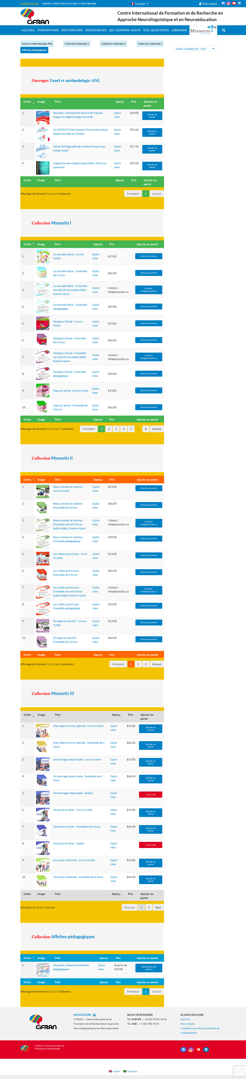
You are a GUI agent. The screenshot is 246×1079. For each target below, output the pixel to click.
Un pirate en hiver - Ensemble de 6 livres (77, 826)
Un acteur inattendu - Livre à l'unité (74, 860)
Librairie (185, 1019)
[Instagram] (228, 3)
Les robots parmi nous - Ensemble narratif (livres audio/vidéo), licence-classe (69, 591)
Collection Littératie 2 (113, 43)
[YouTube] (234, 3)
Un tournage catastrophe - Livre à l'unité (77, 759)
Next (158, 907)
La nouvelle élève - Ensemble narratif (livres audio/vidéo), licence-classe (70, 289)
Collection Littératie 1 (77, 43)
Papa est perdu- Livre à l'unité (70, 390)
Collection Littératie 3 (150, 43)
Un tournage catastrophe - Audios (73, 793)
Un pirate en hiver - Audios (68, 843)
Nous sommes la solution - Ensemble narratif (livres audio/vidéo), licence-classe (69, 524)
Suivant (156, 428)
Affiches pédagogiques (34, 50)
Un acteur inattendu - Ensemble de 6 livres (78, 877)
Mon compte (187, 1023)
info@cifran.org (29, 3)
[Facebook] (223, 3)
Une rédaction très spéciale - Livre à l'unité (78, 725)
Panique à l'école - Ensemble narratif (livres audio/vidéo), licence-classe (69, 357)
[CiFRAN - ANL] (43, 1022)
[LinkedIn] (239, 3)
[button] (139, 3)
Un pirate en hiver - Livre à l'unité (72, 809)
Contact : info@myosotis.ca (148, 289)
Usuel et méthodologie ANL (37, 43)
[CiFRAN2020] (34, 16)
